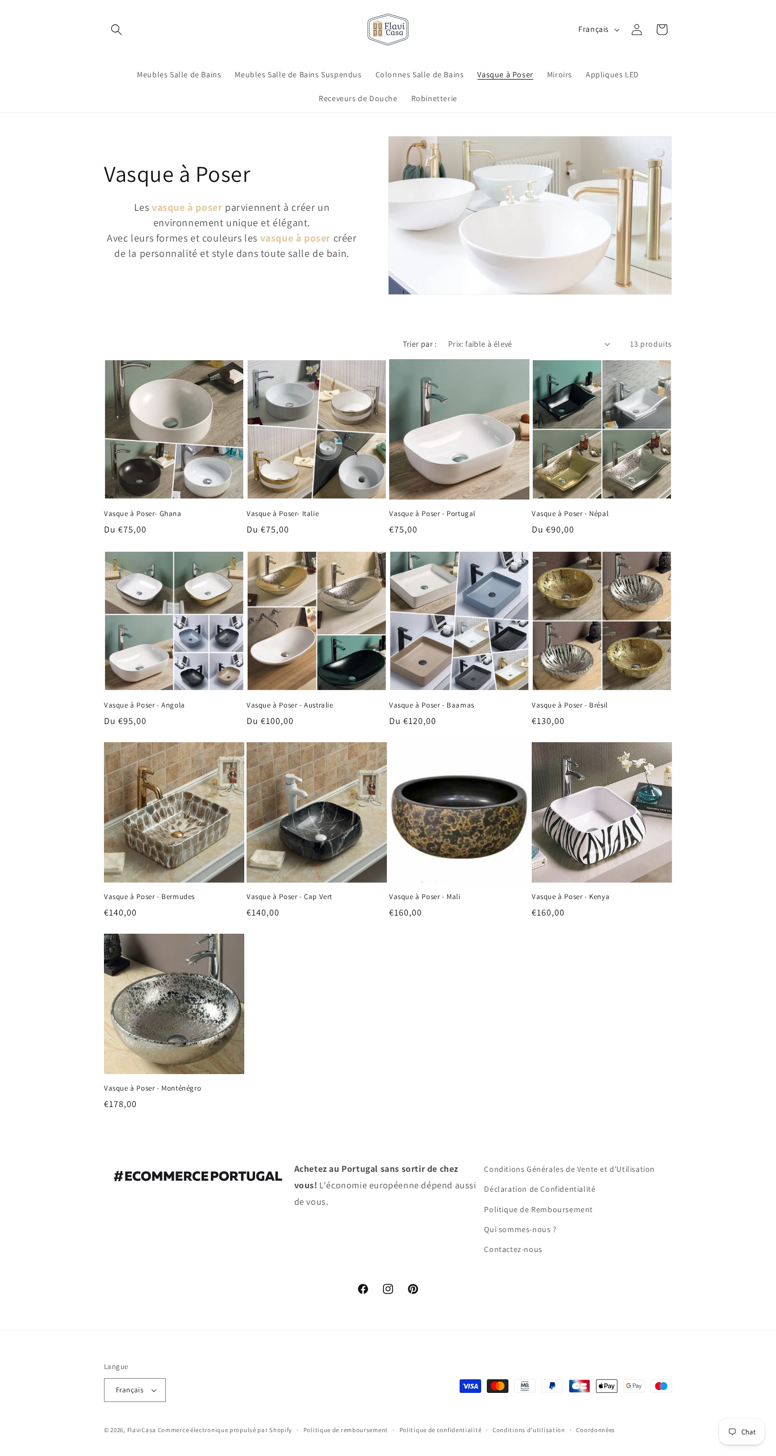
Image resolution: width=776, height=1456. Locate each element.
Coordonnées (595, 1430)
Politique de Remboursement (538, 1209)
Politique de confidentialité (440, 1430)
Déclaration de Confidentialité (539, 1189)
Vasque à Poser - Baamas (431, 705)
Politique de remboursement (345, 1430)
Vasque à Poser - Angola (144, 705)
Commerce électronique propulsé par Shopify (225, 1430)
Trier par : (419, 344)
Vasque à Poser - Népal (570, 513)
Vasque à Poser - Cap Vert (289, 896)
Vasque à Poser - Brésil (570, 705)
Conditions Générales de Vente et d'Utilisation (569, 1169)
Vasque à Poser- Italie (283, 513)
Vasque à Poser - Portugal (432, 513)
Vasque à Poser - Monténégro (152, 1088)
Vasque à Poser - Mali (425, 896)
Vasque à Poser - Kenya (571, 896)
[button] (116, 29)
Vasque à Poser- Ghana (143, 513)
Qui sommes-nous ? (520, 1229)
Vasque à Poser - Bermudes (149, 896)
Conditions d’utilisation (529, 1430)
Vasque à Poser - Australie (290, 705)
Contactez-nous (513, 1249)
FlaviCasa (141, 1430)
